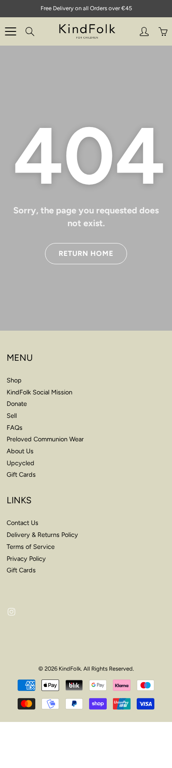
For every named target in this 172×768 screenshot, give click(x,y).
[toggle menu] (10, 31)
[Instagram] (11, 612)
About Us (20, 451)
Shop (14, 380)
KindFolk (70, 668)
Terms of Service (31, 547)
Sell (12, 416)
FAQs (14, 428)
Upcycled (20, 463)
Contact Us (22, 523)
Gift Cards (21, 475)
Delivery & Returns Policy (42, 535)
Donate (17, 404)
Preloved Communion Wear (45, 439)
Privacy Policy (26, 559)
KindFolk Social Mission (39, 392)
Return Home (86, 253)
